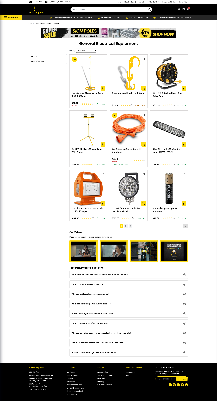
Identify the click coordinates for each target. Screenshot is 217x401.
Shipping (100, 382)
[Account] (179, 9)
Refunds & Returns (104, 385)
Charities (70, 378)
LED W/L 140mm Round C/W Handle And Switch (126, 210)
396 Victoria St (34, 384)
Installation (141, 2)
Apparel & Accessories (75, 388)
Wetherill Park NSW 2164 (38, 386)
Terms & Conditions (105, 375)
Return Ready (72, 394)
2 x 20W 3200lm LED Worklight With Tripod (87, 150)
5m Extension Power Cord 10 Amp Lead (126, 150)
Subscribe (181, 379)
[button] (149, 9)
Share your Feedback (75, 391)
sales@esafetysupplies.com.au (41, 375)
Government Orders (169, 2)
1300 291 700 (34, 372)
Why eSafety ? (154, 2)
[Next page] (185, 226)
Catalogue (71, 372)
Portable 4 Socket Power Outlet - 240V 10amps (88, 210)
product (84, 237)
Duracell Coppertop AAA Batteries (165, 210)
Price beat (101, 378)
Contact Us (183, 2)
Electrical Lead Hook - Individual (128, 93)
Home (119, 2)
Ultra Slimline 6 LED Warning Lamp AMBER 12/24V (166, 150)
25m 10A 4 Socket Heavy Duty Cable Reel (167, 94)
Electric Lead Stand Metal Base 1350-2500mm (87, 94)
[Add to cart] (103, 88)
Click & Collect (129, 2)
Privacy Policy (102, 372)
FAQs (128, 375)
